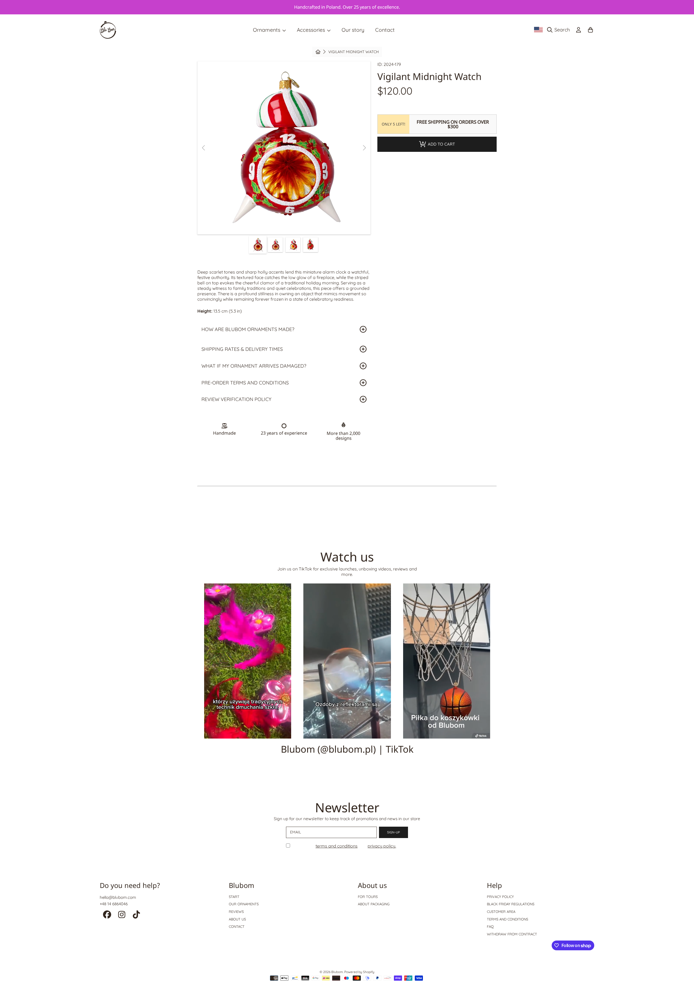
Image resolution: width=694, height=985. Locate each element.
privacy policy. (382, 846)
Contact (237, 926)
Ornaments (267, 30)
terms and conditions (337, 846)
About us (237, 919)
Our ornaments (244, 904)
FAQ (490, 926)
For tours (368, 896)
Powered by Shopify (359, 972)
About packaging (374, 904)
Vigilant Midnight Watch (353, 52)
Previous (204, 148)
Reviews (236, 911)
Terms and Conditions (507, 919)
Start (234, 896)
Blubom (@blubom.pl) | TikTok (347, 749)
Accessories (311, 30)
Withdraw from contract (512, 934)
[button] (560, 30)
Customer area (501, 911)
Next (364, 148)
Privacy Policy (500, 896)
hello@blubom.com (118, 897)
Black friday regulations (510, 904)
